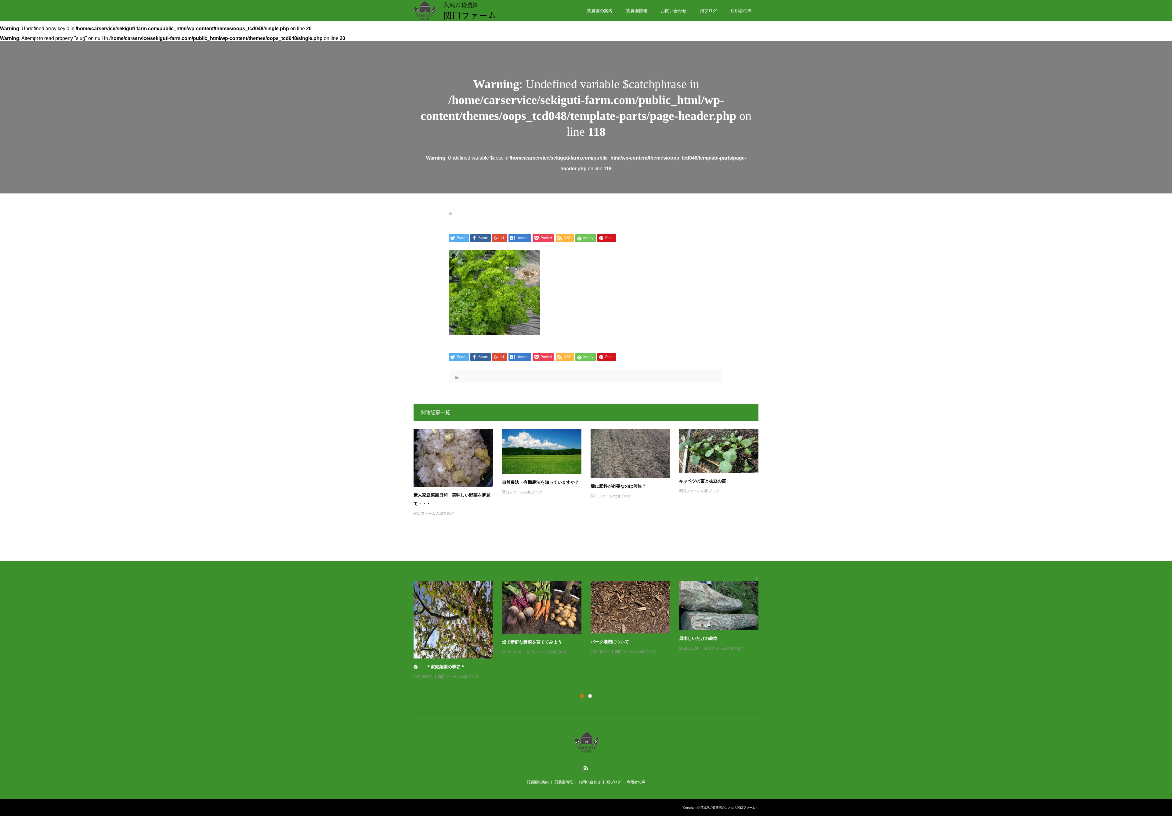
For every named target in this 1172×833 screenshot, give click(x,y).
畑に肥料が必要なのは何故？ (618, 486)
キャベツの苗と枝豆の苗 (702, 481)
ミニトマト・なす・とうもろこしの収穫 (717, 651)
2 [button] (590, 696)
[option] (591, 625)
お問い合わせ (673, 10)
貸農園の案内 (600, 10)
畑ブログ (708, 10)
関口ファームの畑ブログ (434, 513)
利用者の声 (741, 10)
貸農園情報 (636, 10)
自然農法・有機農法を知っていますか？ (540, 482)
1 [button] (582, 696)
